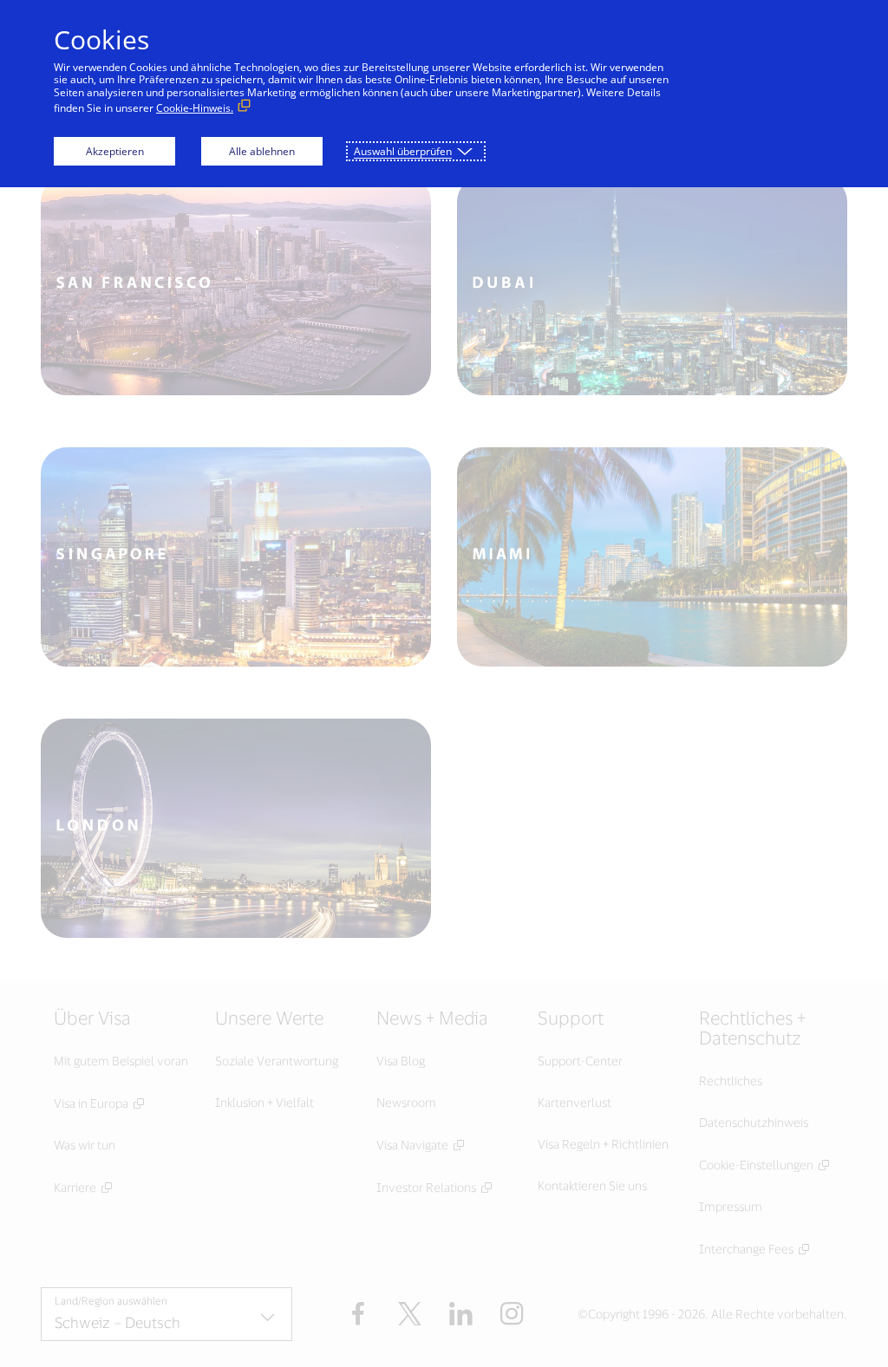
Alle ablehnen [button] (262, 151)
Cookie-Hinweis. (194, 108)
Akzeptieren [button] (115, 151)
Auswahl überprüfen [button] (403, 151)
